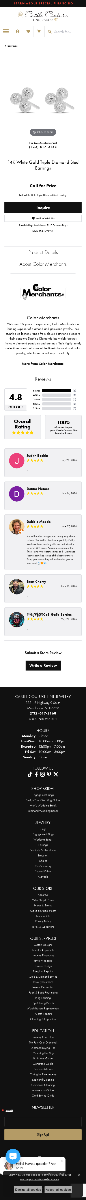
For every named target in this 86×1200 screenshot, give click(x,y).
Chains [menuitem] (43, 861)
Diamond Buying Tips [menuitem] (43, 1048)
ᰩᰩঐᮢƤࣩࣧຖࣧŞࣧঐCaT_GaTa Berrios (49, 614)
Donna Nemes (38, 488)
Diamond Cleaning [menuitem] (43, 1080)
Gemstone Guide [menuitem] (43, 1064)
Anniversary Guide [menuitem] (43, 1090)
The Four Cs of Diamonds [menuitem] (43, 1042)
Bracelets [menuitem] (43, 855)
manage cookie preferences (39, 1179)
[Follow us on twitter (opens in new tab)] (55, 774)
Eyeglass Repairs (43, 971)
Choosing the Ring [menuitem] (43, 1053)
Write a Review (43, 665)
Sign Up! (43, 1134)
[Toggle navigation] (6, 31)
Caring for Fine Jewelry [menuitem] (43, 1074)
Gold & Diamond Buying (43, 976)
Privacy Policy (43, 921)
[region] (43, 99)
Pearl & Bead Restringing (43, 992)
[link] (43, 3)
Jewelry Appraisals (43, 950)
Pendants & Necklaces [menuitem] (43, 850)
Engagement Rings (43, 795)
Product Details (43, 252)
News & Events (43, 905)
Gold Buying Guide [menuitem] (43, 1095)
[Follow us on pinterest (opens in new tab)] (49, 774)
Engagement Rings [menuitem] (43, 834)
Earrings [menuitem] (43, 845)
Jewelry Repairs (43, 961)
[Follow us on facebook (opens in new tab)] (36, 774)
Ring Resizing (43, 998)
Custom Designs (43, 945)
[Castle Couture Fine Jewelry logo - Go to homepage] (43, 16)
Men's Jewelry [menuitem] (43, 866)
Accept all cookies (58, 1189)
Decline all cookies (28, 1189)
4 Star (36, 395)
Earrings (12, 46)
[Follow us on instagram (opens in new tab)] (42, 774)
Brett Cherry (36, 581)
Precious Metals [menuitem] (43, 1069)
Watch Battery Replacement (43, 1008)
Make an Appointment (43, 911)
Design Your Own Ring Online (43, 800)
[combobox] (69, 32)
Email (8, 1111)
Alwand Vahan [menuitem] (43, 871)
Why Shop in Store (43, 900)
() (74, 390)
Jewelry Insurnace (43, 982)
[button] (17, 31)
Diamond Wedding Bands (43, 811)
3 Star (36, 399)
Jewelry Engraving (43, 955)
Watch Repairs (43, 1014)
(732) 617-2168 (43, 147)
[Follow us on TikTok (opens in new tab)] (30, 774)
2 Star (36, 404)
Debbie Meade (39, 521)
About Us (43, 895)
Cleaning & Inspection (43, 1019)
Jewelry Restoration (43, 987)
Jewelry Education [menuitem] (43, 1037)
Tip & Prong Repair (43, 1003)
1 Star (36, 408)
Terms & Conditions (43, 927)
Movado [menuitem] (43, 877)
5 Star (36, 390)
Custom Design (43, 966)
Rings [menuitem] (43, 829)
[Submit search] (48, 32)
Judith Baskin (37, 455)
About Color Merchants (43, 263)
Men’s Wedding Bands (43, 805)
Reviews (43, 378)
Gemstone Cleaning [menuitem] (43, 1085)
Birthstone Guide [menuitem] (43, 1058)
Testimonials (43, 916)
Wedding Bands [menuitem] (43, 839)
